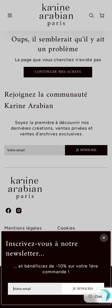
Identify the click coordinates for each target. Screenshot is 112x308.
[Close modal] (104, 238)
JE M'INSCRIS (83, 288)
